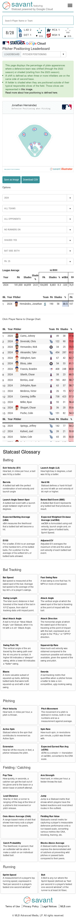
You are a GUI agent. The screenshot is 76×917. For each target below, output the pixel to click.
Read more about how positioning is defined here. (31, 92)
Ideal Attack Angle (12, 618)
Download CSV (30, 179)
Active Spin (9, 729)
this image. (27, 89)
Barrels (7, 482)
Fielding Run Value (50, 816)
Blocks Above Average (52, 843)
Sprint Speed (9, 874)
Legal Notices (50, 906)
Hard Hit (45, 482)
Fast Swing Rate (49, 577)
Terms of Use (12, 906)
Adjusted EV (47, 540)
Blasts (6, 671)
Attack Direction (49, 618)
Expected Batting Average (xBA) (16, 518)
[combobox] (38, 20)
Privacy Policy (31, 906)
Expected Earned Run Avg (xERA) (54, 748)
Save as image (11, 179)
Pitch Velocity (10, 708)
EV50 (5, 540)
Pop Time (7, 775)
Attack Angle (47, 598)
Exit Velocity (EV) (12, 467)
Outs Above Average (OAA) (17, 816)
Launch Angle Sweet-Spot (16, 499)
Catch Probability (12, 843)
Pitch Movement (49, 708)
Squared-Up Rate (49, 645)
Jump (43, 795)
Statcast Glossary (21, 451)
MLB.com (65, 906)
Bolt (43, 874)
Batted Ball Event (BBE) (53, 499)
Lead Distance (10, 795)
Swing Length (10, 598)
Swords (45, 671)
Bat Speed (8, 577)
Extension (8, 746)
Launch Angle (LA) (50, 467)
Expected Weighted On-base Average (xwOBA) (56, 518)
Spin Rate (46, 729)
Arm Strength (47, 775)
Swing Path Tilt (10, 645)
